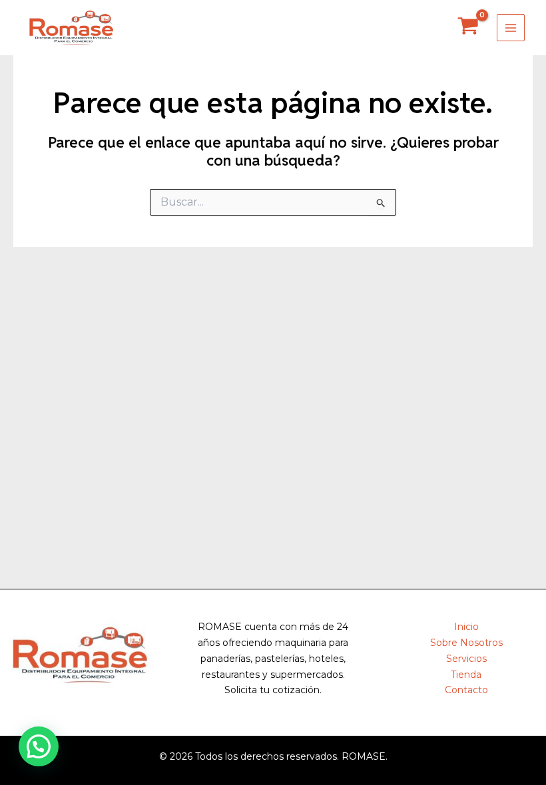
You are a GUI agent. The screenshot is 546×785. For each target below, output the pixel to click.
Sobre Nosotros (466, 643)
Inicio (466, 627)
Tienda (466, 675)
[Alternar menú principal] (511, 28)
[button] (39, 746)
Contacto (466, 690)
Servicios (466, 659)
